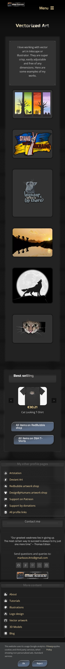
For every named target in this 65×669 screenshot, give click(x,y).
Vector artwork (18, 620)
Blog (12, 633)
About (13, 594)
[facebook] (18, 565)
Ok (23, 663)
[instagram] (39, 565)
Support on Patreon (21, 499)
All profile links (18, 512)
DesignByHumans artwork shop (28, 492)
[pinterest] (32, 565)
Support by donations (22, 505)
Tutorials (14, 601)
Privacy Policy (49, 648)
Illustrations (16, 607)
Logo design (16, 614)
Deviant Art (16, 479)
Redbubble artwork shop (24, 486)
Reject (40, 663)
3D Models (15, 627)
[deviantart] (25, 565)
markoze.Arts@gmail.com (32, 558)
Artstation (15, 473)
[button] (11, 400)
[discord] (46, 565)
